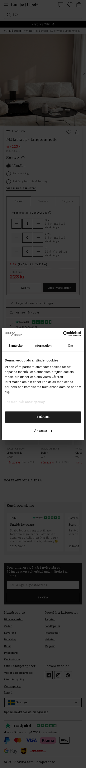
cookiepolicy (35, 402)
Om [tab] (70, 345)
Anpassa (40, 430)
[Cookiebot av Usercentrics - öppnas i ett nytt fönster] (63, 334)
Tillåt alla (42, 417)
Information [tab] (43, 345)
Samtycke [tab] (15, 345)
